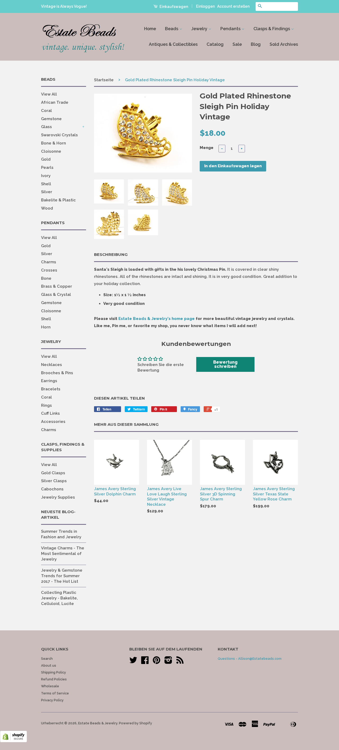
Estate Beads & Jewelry (97, 723)
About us (48, 665)
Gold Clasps (53, 473)
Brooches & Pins (57, 373)
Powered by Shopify (135, 723)
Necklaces (51, 364)
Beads (172, 28)
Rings (46, 405)
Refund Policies (54, 679)
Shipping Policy (53, 672)
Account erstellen (233, 6)
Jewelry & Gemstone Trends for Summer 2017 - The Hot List (61, 576)
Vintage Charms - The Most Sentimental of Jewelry (62, 554)
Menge (206, 147)
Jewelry (199, 28)
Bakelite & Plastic (58, 200)
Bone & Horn (53, 143)
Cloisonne (51, 151)
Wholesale (50, 686)
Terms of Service (55, 693)
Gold (46, 159)
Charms (48, 262)
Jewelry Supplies (58, 497)
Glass (46, 126)
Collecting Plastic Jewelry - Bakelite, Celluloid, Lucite (59, 598)
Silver (46, 191)
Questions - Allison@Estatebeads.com (250, 659)
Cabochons (52, 489)
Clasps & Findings (272, 28)
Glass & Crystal (56, 294)
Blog (256, 44)
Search (47, 659)
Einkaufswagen (173, 6)
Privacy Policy (52, 700)
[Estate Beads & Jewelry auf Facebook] (145, 662)
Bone (46, 278)
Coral (46, 110)
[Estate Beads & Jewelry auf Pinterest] (156, 662)
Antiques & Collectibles (173, 44)
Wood (47, 208)
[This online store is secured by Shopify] (13, 741)
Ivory (46, 175)
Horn (46, 327)
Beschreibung (111, 254)
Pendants (231, 28)
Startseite (104, 80)
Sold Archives (284, 44)
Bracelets (50, 389)
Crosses (49, 270)
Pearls (47, 167)
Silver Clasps (54, 480)
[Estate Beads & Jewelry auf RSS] (180, 662)
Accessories (53, 421)
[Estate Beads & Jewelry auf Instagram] (168, 662)
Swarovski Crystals (59, 135)
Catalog (215, 44)
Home (150, 28)
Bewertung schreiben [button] (225, 364)
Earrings (49, 380)
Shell (46, 184)
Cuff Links (50, 413)
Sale (237, 44)
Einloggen (205, 6)
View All (49, 94)
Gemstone (51, 118)
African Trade (54, 102)
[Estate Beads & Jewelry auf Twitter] (133, 662)
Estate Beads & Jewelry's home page (156, 318)
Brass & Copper (56, 286)
